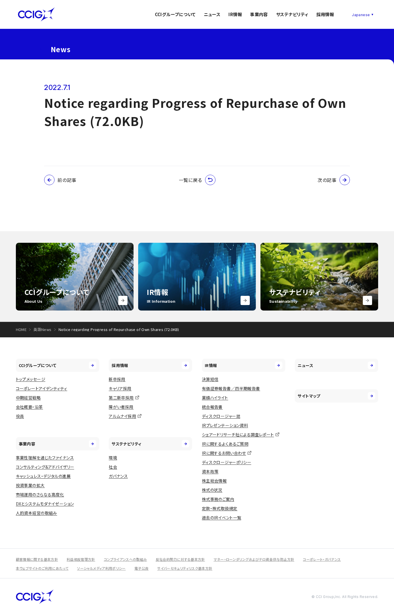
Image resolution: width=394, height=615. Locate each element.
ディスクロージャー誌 (221, 416)
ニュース (212, 14)
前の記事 (66, 179)
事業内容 (259, 14)
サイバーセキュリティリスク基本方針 (184, 568)
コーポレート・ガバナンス (322, 559)
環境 (113, 457)
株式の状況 (212, 490)
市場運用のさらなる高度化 (40, 494)
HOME (21, 329)
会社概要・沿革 (29, 407)
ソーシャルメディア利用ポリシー (101, 568)
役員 (20, 416)
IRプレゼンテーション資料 (225, 425)
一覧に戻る (190, 179)
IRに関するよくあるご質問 (225, 444)
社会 (113, 467)
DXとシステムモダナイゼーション (45, 504)
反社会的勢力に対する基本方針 (180, 559)
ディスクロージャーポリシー (226, 462)
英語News (42, 329)
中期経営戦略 (28, 397)
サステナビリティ (292, 14)
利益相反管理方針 (81, 559)
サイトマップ (309, 396)
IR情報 (235, 14)
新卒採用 (117, 379)
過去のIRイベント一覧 (221, 517)
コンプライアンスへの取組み (125, 559)
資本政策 (210, 471)
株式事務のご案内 (218, 499)
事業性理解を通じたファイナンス (45, 457)
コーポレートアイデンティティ (41, 388)
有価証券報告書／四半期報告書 (231, 388)
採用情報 (325, 14)
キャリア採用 (120, 388)
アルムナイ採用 (122, 416)
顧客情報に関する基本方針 (37, 559)
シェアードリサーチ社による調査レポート (238, 434)
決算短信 (210, 379)
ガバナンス (118, 476)
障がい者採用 (121, 407)
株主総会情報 (214, 481)
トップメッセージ (30, 379)
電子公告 (141, 568)
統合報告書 (212, 407)
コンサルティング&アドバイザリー (45, 467)
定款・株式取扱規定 (219, 508)
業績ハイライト (215, 397)
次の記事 (327, 179)
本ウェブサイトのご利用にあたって (42, 568)
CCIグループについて (175, 14)
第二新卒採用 (121, 397)
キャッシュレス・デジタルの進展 (43, 476)
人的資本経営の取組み (36, 513)
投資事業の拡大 (30, 485)
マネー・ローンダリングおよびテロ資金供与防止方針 (254, 559)
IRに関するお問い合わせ (224, 453)
